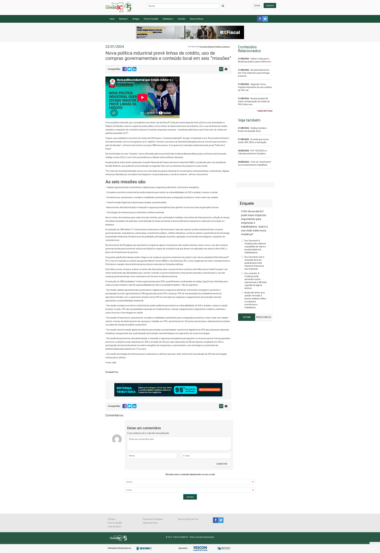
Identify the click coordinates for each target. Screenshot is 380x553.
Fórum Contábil (151, 19)
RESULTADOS (263, 317)
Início (112, 19)
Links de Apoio (114, 526)
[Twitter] (220, 520)
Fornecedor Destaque (153, 519)
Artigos (136, 19)
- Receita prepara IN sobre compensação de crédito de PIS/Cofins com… (254, 101)
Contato (181, 19)
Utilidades (167, 19)
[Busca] (223, 5)
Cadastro (270, 5)
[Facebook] (215, 520)
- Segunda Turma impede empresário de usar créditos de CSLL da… (255, 87)
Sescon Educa (196, 19)
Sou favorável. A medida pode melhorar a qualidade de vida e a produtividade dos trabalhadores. (255, 246)
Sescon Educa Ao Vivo (188, 519)
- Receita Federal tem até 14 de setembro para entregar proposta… (254, 73)
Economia (203, 47)
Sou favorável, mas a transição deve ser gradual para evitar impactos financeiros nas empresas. (254, 263)
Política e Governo (222, 47)
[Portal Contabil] (119, 538)
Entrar (257, 5)
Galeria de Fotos (150, 523)
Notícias (123, 19)
